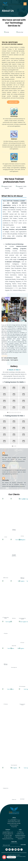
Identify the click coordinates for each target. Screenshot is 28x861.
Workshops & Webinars (20, 835)
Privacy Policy (14, 826)
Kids (17, 370)
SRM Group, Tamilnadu (5, 664)
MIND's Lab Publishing (22, 578)
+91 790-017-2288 (8, 835)
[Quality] (3, 465)
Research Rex (14, 645)
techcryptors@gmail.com (7, 833)
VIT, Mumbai (6, 704)
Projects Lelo (14, 799)
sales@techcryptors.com (8, 832)
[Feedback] (3, 453)
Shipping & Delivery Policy (7, 838)
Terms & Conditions (14, 825)
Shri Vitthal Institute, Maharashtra (14, 555)
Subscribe (23, 844)
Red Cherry (14, 618)
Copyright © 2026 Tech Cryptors (14, 855)
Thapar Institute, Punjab (22, 704)
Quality (4, 467)
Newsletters (20, 838)
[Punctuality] (3, 478)
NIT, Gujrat (22, 642)
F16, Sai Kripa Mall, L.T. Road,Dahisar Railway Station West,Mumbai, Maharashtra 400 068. (14, 821)
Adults (11, 370)
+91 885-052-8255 (8, 837)
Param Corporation (14, 765)
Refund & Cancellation (20, 837)
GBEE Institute (5, 577)
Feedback (5, 455)
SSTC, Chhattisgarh (22, 686)
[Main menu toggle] (25, 3)
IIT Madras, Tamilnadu (14, 530)
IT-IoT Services (20, 832)
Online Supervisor (14, 667)
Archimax (22, 536)
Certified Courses (20, 833)
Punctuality (5, 480)
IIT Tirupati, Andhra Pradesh (6, 618)
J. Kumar (5, 536)
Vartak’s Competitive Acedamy (22, 618)
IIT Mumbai (6, 633)
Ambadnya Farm (5, 788)
